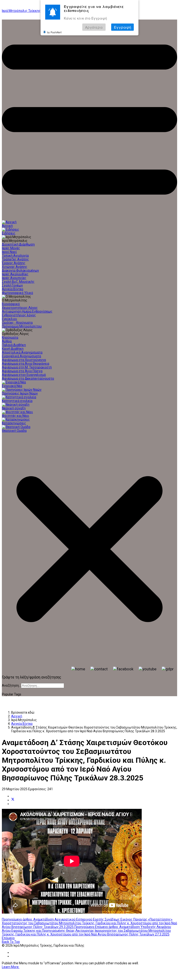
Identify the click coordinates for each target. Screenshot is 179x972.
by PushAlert (54, 32)
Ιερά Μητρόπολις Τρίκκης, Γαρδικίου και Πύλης (37, 11)
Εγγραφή (122, 27)
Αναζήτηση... (11, 685)
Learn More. (10, 967)
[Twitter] (12, 800)
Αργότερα (94, 27)
